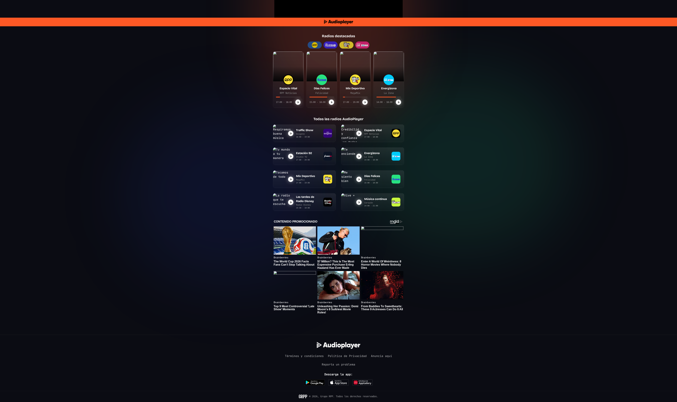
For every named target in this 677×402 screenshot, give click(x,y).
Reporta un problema (338, 364)
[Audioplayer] (338, 22)
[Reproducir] (298, 102)
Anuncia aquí (381, 356)
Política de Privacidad (347, 356)
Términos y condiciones (304, 356)
